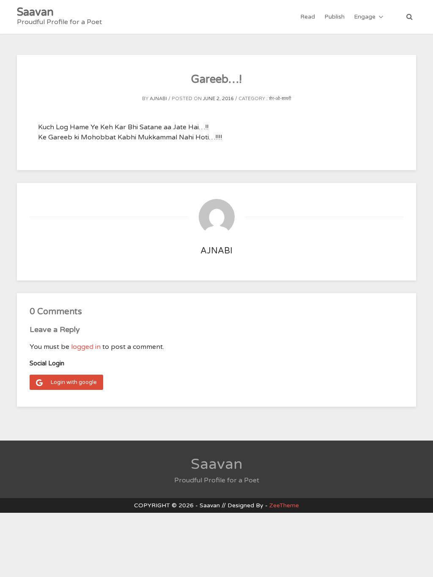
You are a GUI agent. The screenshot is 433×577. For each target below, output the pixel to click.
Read (307, 16)
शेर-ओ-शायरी (280, 98)
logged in (86, 347)
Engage (364, 16)
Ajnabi (158, 98)
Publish (334, 16)
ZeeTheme (284, 505)
